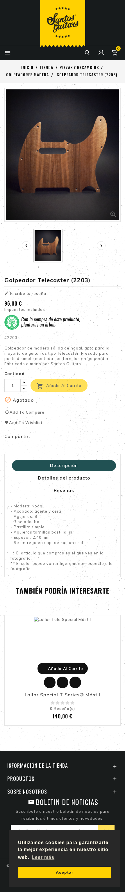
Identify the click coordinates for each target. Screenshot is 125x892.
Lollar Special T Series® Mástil (62, 695)
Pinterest (59, 436)
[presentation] (26, 245)
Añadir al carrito (59, 386)
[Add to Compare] (62, 682)
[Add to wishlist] (50, 682)
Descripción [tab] (64, 465)
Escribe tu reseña (25, 293)
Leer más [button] (43, 857)
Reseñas (64, 490)
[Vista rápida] (75, 682)
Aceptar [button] (64, 872)
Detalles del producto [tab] (64, 478)
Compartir (36, 436)
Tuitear (47, 436)
